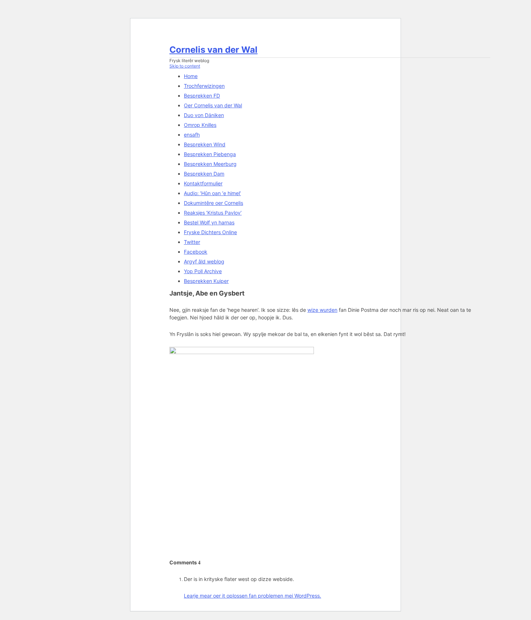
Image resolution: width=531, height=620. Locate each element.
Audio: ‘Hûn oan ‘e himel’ (212, 193)
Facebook (195, 252)
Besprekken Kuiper (206, 281)
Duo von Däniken (204, 115)
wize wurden (322, 310)
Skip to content (184, 66)
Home (191, 76)
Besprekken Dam (204, 174)
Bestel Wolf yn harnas (209, 222)
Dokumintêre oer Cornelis (213, 203)
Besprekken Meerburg (210, 164)
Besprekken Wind (204, 144)
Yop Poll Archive (203, 271)
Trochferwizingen (204, 86)
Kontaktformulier (203, 183)
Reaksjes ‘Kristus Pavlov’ (213, 213)
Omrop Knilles (200, 125)
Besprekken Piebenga (210, 154)
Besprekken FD (202, 95)
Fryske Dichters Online (210, 232)
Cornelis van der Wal (213, 49)
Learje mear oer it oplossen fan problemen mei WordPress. (252, 596)
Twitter (192, 242)
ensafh (192, 135)
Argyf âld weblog (204, 261)
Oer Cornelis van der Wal (213, 105)
